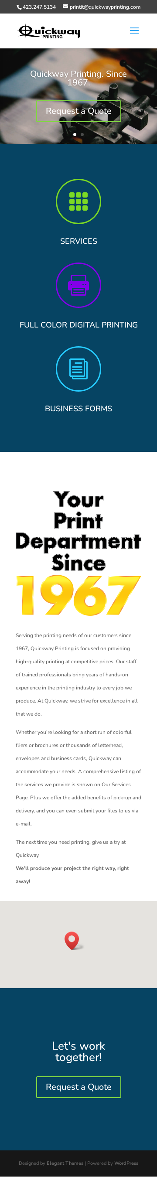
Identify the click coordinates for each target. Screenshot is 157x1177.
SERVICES (78, 241)
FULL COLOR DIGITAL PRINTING (79, 325)
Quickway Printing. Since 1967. (78, 78)
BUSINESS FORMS (78, 408)
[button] (74, 941)
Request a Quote (79, 111)
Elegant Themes (65, 1163)
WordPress (126, 1163)
